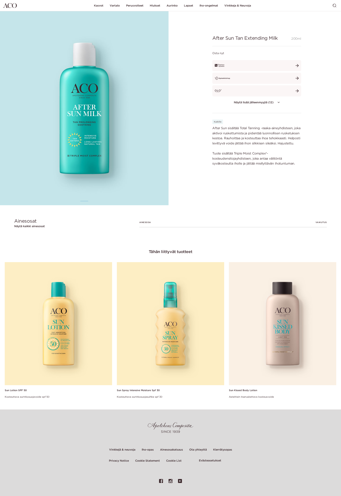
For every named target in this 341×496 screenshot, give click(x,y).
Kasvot (98, 5)
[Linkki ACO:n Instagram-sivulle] (170, 481)
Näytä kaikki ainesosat (29, 226)
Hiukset (155, 5)
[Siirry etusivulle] (10, 5)
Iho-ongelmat (209, 5)
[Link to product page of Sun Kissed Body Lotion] (282, 324)
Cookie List (174, 460)
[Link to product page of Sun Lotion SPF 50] (58, 324)
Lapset (188, 5)
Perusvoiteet (134, 5)
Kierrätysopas (222, 449)
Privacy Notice (119, 460)
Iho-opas (148, 449)
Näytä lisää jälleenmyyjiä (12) (254, 102)
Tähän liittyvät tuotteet (170, 251)
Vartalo (115, 5)
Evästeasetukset (210, 460)
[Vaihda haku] (334, 5)
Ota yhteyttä (198, 449)
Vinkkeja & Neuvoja (237, 5)
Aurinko (172, 5)
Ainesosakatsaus (171, 449)
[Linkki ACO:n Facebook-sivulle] (161, 481)
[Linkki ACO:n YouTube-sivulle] (180, 481)
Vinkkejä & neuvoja (122, 449)
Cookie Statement (147, 460)
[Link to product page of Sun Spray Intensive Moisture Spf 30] (170, 324)
